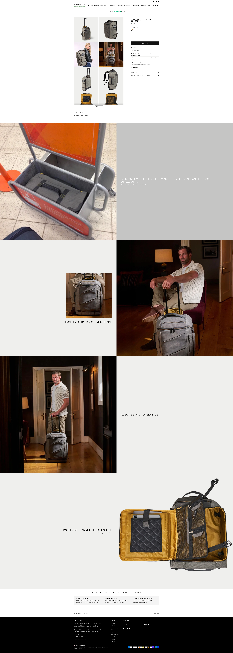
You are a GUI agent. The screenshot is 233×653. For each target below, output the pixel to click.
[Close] (138, 316)
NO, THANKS (128, 333)
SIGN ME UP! (128, 329)
